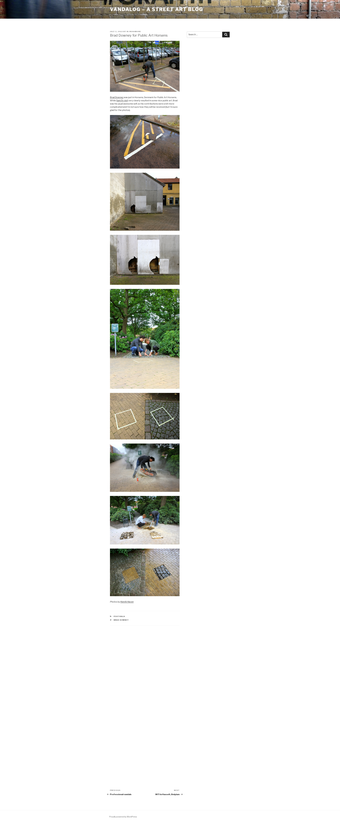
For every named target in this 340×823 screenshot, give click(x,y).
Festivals (119, 616)
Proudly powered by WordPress (123, 817)
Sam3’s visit (122, 100)
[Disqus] (145, 663)
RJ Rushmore (134, 31)
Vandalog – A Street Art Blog (156, 9)
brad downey (121, 620)
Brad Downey (116, 97)
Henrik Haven (127, 602)
